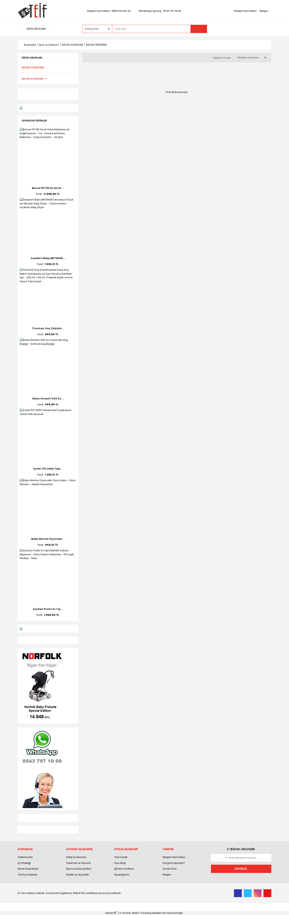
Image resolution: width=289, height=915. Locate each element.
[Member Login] (242, 29)
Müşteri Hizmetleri (245, 11)
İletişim (264, 11)
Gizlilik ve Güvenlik (77, 874)
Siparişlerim (121, 874)
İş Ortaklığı (24, 863)
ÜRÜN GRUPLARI (36, 29)
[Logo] (32, 11)
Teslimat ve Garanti (78, 863)
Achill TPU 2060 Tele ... (48, 469)
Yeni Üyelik (121, 857)
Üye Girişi (120, 863)
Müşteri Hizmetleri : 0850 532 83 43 (109, 11)
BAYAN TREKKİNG (96, 45)
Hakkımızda (25, 857)
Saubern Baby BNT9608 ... (48, 258)
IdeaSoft (111, 913)
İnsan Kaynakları (28, 869)
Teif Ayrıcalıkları (27, 874)
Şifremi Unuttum (124, 869)
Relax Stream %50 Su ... (48, 398)
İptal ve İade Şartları (78, 869)
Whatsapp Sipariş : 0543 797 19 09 (160, 11)
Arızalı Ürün (170, 869)
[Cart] (265, 29)
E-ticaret (125, 913)
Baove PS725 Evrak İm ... (48, 188)
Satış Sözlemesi (76, 857)
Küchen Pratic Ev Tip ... (48, 609)
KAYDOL (241, 869)
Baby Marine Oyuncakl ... (47, 539)
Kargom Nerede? (174, 863)
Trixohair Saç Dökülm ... (48, 328)
